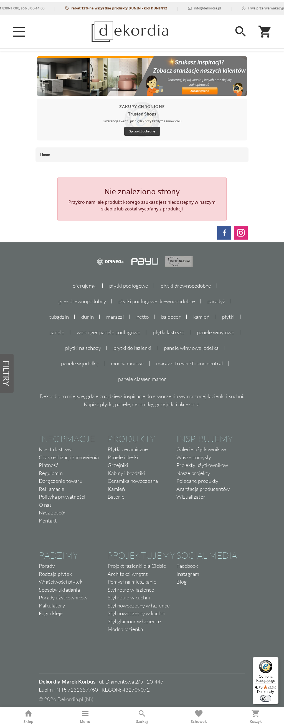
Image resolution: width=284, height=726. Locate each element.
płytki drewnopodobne (186, 285)
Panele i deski (123, 457)
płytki (228, 316)
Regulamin (51, 473)
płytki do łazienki (132, 348)
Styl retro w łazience (131, 589)
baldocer (171, 316)
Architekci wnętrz (128, 574)
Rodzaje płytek (55, 574)
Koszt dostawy (55, 449)
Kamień (116, 489)
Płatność (48, 465)
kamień (201, 316)
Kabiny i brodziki (126, 473)
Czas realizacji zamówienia (69, 457)
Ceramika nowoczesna (133, 481)
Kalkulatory (52, 605)
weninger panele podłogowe (108, 332)
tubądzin (59, 316)
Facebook (187, 565)
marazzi (115, 316)
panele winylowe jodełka (191, 348)
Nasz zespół (52, 512)
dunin (87, 316)
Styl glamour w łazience (134, 621)
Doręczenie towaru (60, 481)
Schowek (199, 721)
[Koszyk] (265, 31)
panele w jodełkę (79, 363)
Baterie (116, 496)
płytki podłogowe (128, 285)
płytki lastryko (168, 332)
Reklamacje (51, 489)
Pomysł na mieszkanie (132, 581)
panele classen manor (142, 379)
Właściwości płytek (60, 581)
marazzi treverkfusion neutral (189, 363)
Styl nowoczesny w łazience (139, 605)
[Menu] (19, 32)
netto (142, 316)
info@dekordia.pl (199, 8)
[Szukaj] (241, 31)
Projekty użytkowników (202, 465)
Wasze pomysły (193, 457)
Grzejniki (118, 465)
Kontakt (48, 520)
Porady (47, 565)
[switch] (265, 698)
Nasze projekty (193, 473)
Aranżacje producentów (203, 489)
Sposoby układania (59, 589)
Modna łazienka (125, 629)
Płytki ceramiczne (128, 449)
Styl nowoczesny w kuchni (137, 613)
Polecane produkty (197, 481)
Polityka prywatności (62, 496)
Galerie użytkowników (201, 449)
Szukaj (142, 721)
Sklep (28, 721)
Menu (85, 721)
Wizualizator (191, 496)
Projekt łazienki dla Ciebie (137, 565)
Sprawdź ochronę (142, 131)
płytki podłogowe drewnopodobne (156, 301)
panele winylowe (215, 332)
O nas (45, 504)
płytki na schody (83, 348)
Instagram (187, 574)
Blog (181, 581)
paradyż (216, 301)
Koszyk (256, 721)
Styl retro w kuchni (129, 597)
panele (56, 332)
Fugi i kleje (51, 613)
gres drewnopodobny (82, 301)
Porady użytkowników (63, 597)
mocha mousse (127, 363)
